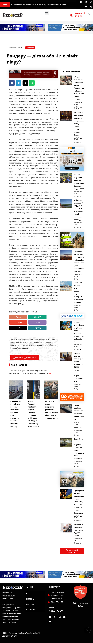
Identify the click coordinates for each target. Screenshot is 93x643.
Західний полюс (79, 15)
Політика (30, 48)
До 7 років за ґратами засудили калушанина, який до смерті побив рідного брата (79, 123)
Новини (30, 599)
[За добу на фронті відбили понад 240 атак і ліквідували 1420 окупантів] (66, 442)
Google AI (18, 322)
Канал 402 (31, 609)
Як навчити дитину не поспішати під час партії (78, 529)
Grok (18, 328)
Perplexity (37, 328)
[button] (47, 13)
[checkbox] (87, 630)
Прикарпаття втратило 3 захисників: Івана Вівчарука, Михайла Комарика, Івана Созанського (79, 501)
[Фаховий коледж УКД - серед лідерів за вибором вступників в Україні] (66, 286)
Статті (29, 593)
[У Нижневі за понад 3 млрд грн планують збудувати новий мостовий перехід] (66, 203)
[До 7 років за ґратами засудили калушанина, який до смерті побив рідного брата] (66, 116)
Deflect (80, 606)
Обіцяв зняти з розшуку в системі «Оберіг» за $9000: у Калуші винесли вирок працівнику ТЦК (79, 367)
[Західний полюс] (72, 15)
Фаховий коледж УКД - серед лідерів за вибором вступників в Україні (78, 292)
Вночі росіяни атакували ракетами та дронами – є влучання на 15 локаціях (79, 416)
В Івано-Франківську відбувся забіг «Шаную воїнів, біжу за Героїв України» (79, 332)
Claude (18, 317)
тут (49, 373)
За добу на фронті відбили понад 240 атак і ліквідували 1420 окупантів (79, 449)
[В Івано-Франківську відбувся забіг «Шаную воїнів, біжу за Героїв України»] (66, 325)
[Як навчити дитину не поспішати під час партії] (66, 527)
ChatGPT (37, 317)
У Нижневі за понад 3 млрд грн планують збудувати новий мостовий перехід (78, 210)
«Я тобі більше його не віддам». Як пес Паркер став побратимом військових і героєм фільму (79, 88)
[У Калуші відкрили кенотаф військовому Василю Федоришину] (66, 178)
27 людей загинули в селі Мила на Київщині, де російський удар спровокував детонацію (79, 261)
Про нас (30, 604)
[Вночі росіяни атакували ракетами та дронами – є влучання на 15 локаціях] (66, 408)
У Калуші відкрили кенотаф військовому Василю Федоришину (79, 182)
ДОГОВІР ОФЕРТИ (10, 636)
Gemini (37, 322)
